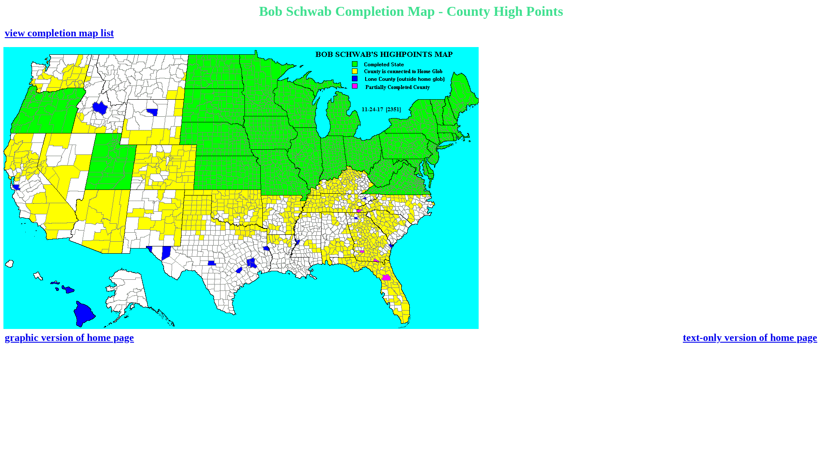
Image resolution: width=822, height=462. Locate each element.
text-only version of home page (750, 337)
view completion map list (59, 32)
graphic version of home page (69, 337)
